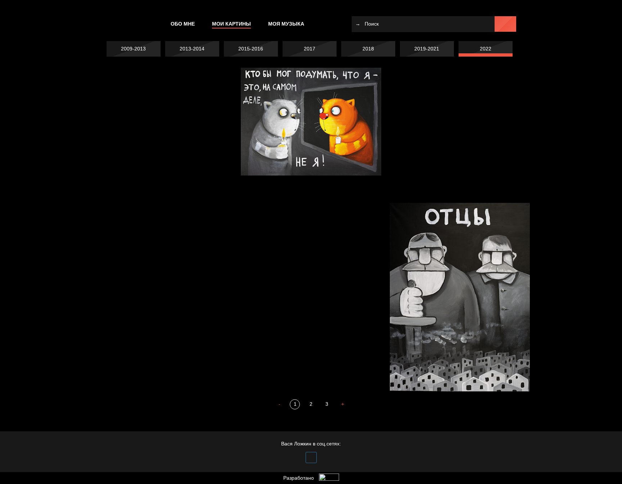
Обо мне (183, 24)
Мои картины (231, 24)
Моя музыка (286, 24)
